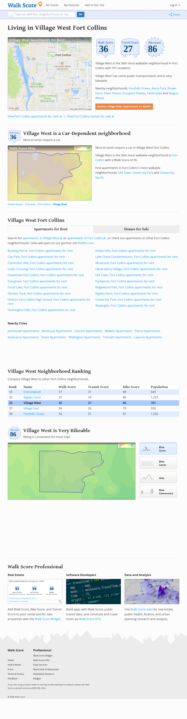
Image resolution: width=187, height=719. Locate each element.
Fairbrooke (154, 93)
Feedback (12, 678)
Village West (60, 204)
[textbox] (44, 14)
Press (10, 669)
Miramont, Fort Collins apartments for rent (124, 263)
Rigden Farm (32, 397)
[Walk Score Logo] (25, 4)
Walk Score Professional (35, 567)
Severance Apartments (23, 337)
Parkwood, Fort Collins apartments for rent (124, 281)
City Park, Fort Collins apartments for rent (36, 257)
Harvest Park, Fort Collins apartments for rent (39, 293)
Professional (42, 650)
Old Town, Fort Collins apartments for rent (124, 275)
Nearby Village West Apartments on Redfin (124, 106)
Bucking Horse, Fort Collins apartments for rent (40, 251)
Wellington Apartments (85, 337)
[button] (10, 14)
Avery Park (158, 88)
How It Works (14, 665)
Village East (31, 408)
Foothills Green (139, 88)
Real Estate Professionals (46, 669)
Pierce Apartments (147, 331)
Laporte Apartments (148, 337)
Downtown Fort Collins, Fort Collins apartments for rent (46, 275)
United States (15, 204)
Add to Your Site (94, 5)
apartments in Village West (41, 238)
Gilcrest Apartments (88, 331)
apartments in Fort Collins (85, 238)
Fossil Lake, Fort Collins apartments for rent (38, 287)
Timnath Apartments (117, 337)
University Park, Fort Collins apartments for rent (128, 299)
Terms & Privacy (16, 674)
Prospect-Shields (134, 93)
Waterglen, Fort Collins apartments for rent (125, 305)
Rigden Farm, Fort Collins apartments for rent (126, 293)
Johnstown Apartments (23, 331)
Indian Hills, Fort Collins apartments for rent (125, 251)
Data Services (40, 665)
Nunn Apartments (53, 337)
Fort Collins (44, 204)
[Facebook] (15, 655)
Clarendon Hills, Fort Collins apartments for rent (41, 263)
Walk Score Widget (47, 619)
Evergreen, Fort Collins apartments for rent (37, 281)
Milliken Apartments (118, 331)
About (11, 660)
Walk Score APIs (90, 619)
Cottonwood (32, 392)
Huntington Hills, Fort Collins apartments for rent (41, 310)
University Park (142, 172)
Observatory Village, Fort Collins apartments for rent (131, 269)
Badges (37, 678)
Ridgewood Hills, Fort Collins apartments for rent (129, 287)
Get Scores (51, 5)
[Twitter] (10, 655)
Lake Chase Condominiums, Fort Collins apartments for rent (136, 257)
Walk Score (16, 650)
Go (80, 14)
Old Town (124, 172)
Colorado (30, 204)
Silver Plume (112, 93)
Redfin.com (86, 243)
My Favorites (71, 5)
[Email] (21, 655)
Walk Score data (142, 609)
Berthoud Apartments (57, 331)
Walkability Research (43, 674)
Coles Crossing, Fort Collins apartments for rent (40, 269)
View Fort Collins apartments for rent (33, 116)
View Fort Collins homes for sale (89, 116)
